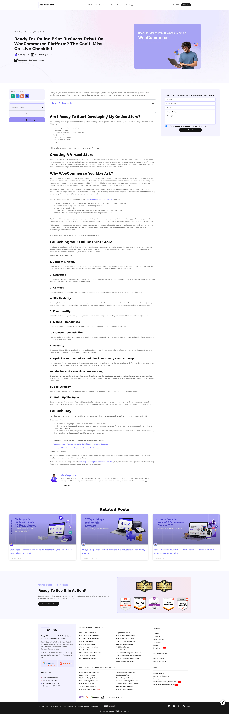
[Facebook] (183, 706)
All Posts (67, 485)
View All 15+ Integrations (112, 697)
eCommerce (28, 32)
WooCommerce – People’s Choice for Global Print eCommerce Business (80, 444)
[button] (42, 107)
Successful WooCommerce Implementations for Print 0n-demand (78, 448)
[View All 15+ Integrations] (121, 697)
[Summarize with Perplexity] (27, 96)
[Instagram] (188, 706)
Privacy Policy (203, 126)
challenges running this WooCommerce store (96, 462)
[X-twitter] (178, 706)
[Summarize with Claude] (22, 96)
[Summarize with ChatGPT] (13, 96)
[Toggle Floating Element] (222, 702)
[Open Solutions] (107, 5)
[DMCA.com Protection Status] (109, 706)
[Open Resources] (126, 5)
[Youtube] (174, 706)
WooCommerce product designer (99, 199)
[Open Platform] (96, 5)
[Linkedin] (169, 706)
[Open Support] (136, 5)
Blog (20, 32)
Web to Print (39, 32)
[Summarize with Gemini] (18, 96)
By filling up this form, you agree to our (187, 126)
